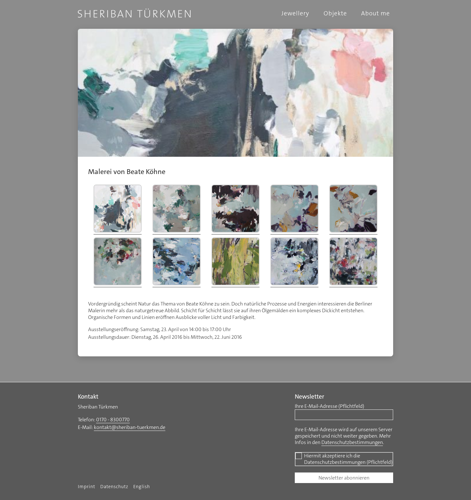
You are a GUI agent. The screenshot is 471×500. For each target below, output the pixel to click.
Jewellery (295, 13)
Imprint (86, 487)
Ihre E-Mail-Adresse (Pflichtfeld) (329, 406)
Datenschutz (114, 487)
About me (375, 13)
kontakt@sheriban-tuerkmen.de (129, 427)
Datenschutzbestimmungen (352, 442)
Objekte (335, 13)
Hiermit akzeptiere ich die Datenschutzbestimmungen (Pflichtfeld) (348, 459)
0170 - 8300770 (113, 419)
